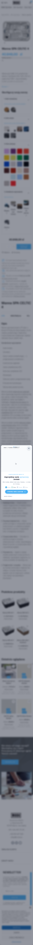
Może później (8, 496)
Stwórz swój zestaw (15, 491)
